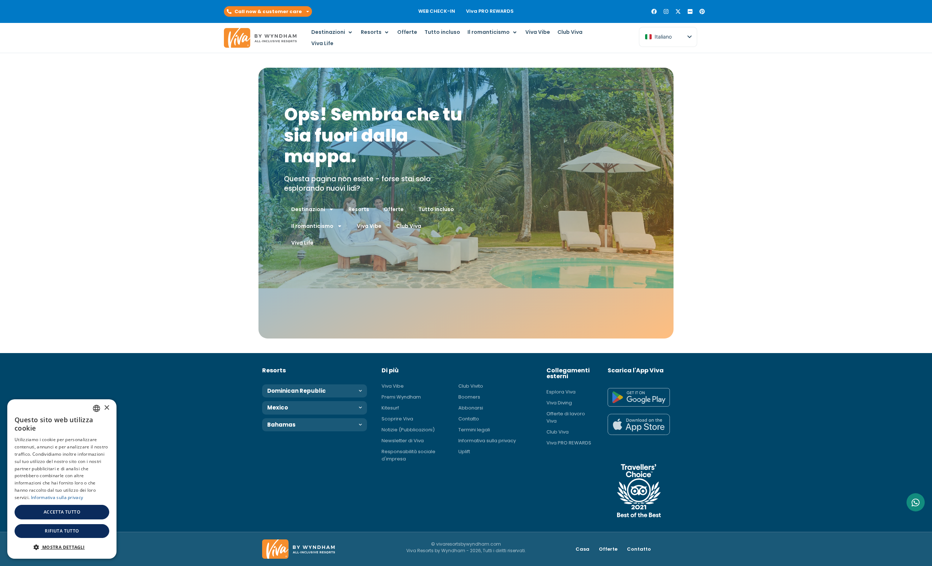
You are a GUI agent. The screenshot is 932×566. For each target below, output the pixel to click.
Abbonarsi (470, 407)
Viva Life (302, 242)
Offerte (394, 209)
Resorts (358, 209)
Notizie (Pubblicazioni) (408, 429)
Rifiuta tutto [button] (62, 531)
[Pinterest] (702, 11)
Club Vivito (470, 386)
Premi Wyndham (401, 396)
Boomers (469, 396)
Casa (582, 549)
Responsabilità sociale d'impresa (408, 455)
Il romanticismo (312, 226)
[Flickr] (690, 11)
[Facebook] (654, 11)
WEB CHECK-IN (436, 11)
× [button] (106, 408)
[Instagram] (666, 11)
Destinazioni (308, 209)
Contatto (468, 418)
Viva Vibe (369, 226)
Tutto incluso (436, 209)
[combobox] (96, 408)
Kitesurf (390, 407)
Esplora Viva (561, 391)
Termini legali (474, 429)
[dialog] (61, 479)
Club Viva (408, 226)
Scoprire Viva (397, 418)
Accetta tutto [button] (62, 512)
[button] (268, 11)
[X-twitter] (678, 11)
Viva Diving (559, 402)
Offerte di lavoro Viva (565, 417)
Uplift (464, 451)
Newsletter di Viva (403, 440)
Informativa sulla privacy (487, 440)
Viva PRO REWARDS (490, 11)
